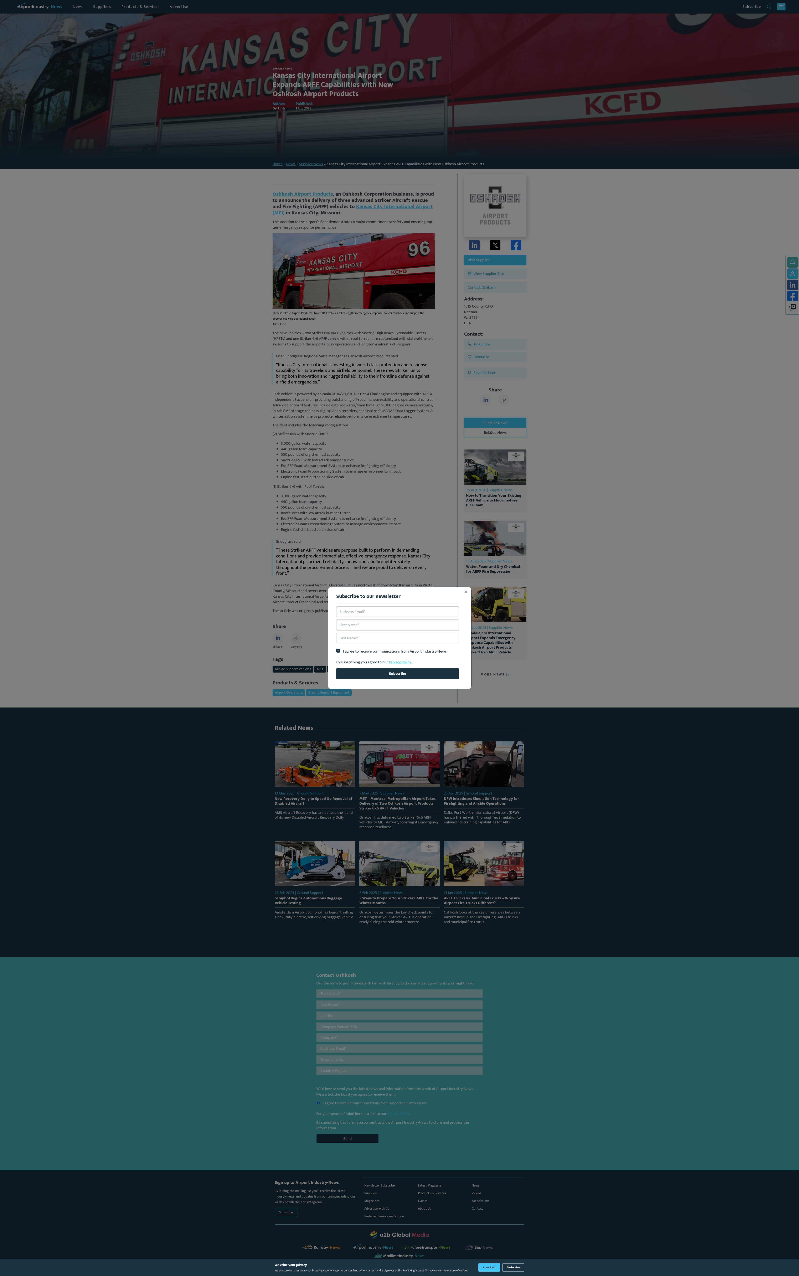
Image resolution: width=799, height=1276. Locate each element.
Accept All (489, 1267)
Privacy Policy (400, 662)
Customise (513, 1267)
